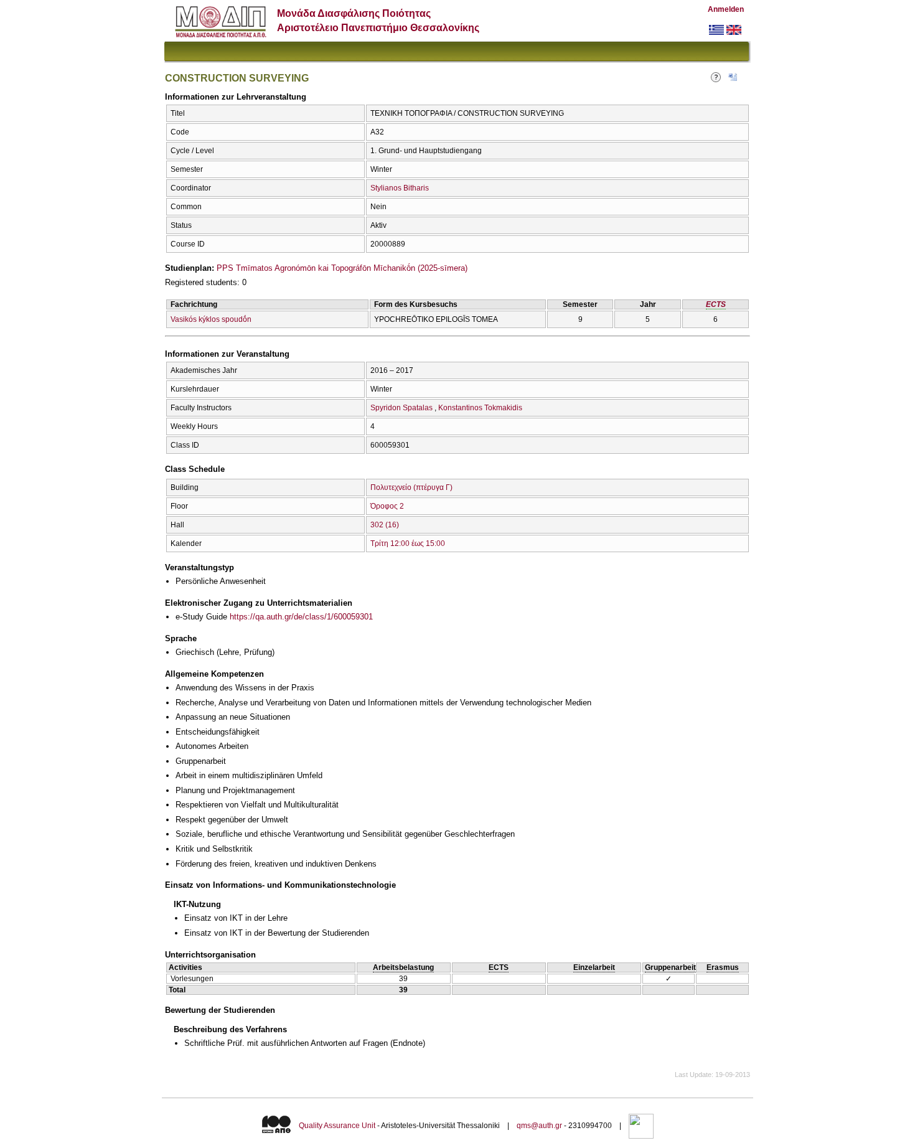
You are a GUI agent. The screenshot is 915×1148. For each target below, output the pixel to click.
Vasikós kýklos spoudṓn (211, 319)
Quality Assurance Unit (337, 1125)
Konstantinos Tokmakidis (480, 407)
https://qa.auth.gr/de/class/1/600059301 (301, 616)
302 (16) (384, 524)
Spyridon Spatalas (401, 407)
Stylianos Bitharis (399, 188)
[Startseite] (220, 34)
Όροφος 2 (387, 506)
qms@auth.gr (539, 1125)
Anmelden (726, 9)
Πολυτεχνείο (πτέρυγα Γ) (411, 487)
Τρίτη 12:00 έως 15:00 (407, 543)
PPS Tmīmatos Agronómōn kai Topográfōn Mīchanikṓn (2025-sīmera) (342, 268)
